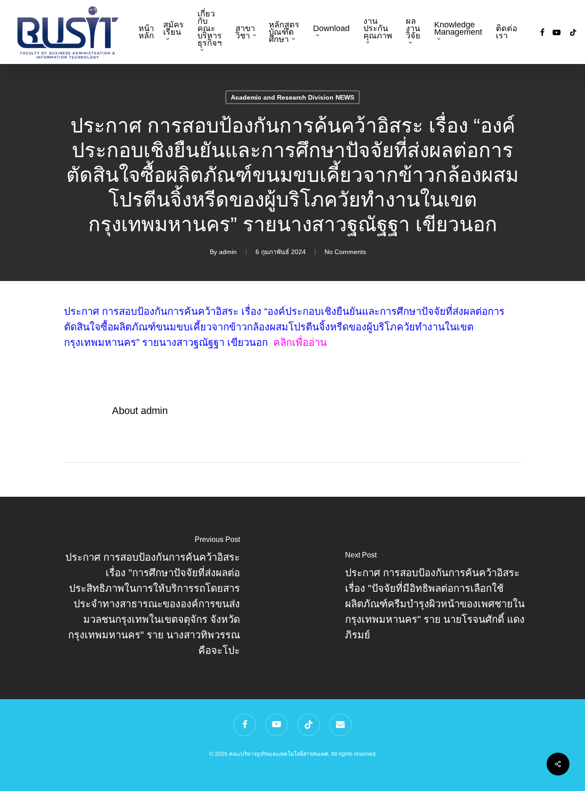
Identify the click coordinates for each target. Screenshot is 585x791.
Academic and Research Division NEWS (292, 97)
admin (228, 251)
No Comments (345, 251)
